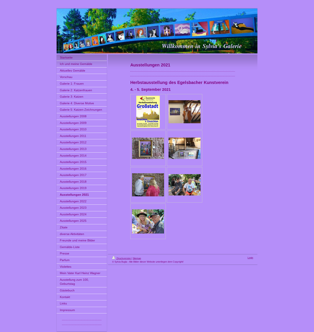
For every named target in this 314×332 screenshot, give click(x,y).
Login (250, 257)
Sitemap (137, 258)
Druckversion (123, 258)
